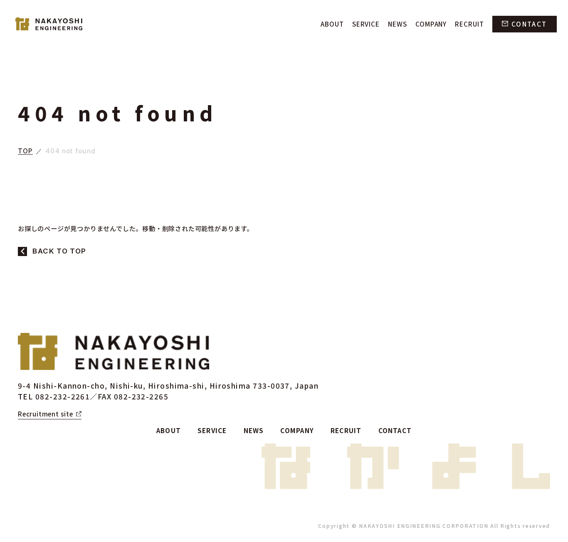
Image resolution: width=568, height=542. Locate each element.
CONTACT (529, 23)
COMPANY (431, 23)
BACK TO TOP (59, 251)
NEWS (397, 23)
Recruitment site (45, 413)
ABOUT (332, 23)
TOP (25, 151)
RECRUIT (469, 23)
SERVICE (366, 23)
